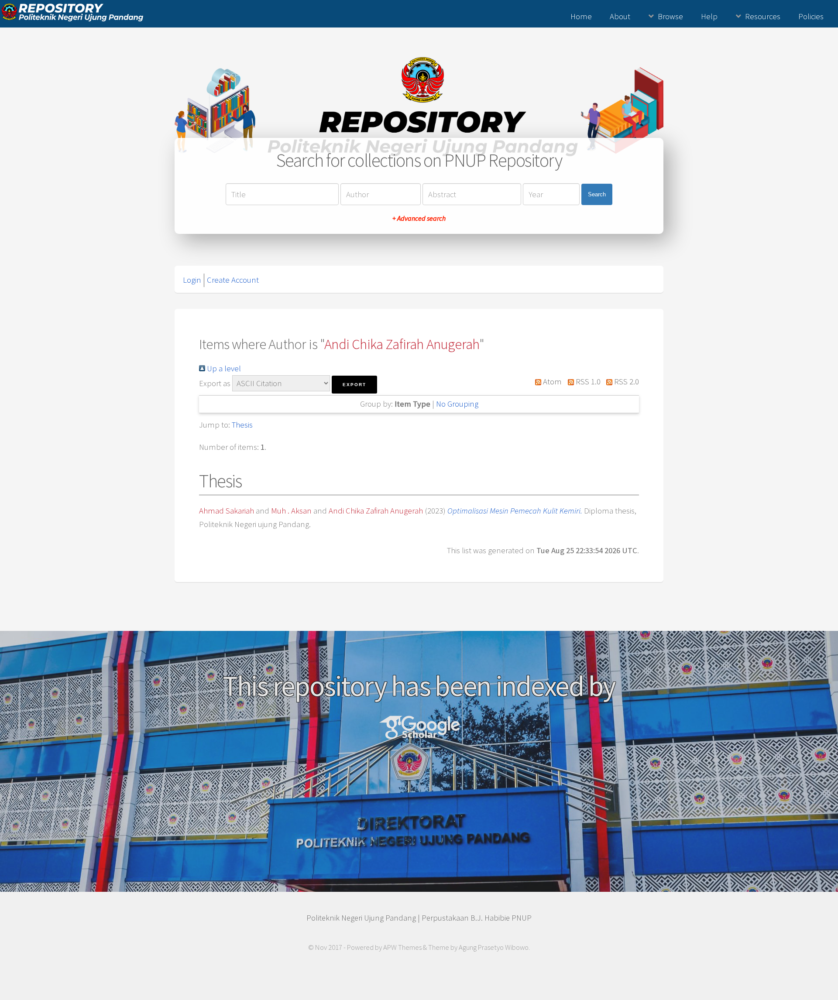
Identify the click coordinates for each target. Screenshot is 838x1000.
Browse (670, 16)
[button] (354, 385)
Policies (811, 16)
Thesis (242, 425)
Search (597, 194)
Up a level (223, 368)
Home (581, 16)
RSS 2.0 (625, 382)
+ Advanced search (419, 218)
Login (192, 280)
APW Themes (402, 947)
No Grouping (457, 404)
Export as (214, 383)
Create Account (233, 280)
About (620, 16)
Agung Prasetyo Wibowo (494, 947)
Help (709, 16)
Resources (762, 16)
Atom (551, 382)
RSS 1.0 (587, 382)
